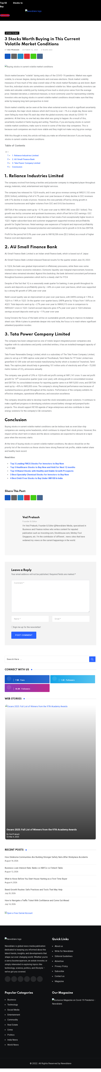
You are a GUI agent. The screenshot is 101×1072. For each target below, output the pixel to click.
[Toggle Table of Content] (7, 152)
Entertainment (13, 1014)
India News (12, 1040)
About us (59, 946)
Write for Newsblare (64, 951)
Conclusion (17, 167)
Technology (12, 1004)
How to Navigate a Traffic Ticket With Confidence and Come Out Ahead (37, 900)
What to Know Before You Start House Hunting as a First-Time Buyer (36, 879)
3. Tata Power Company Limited (26, 163)
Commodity (12, 1019)
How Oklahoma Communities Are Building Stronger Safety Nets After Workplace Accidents (46, 857)
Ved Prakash (13, 50)
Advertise (59, 961)
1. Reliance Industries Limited (25, 155)
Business (11, 999)
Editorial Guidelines (63, 956)
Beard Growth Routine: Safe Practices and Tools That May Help (33, 889)
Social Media (13, 1010)
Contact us (59, 976)
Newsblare (66, 1063)
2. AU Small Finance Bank (23, 159)
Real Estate (12, 1025)
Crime (10, 1030)
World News (13, 1045)
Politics (10, 1035)
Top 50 (3, 3)
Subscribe (59, 971)
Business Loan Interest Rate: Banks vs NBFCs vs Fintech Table (34, 868)
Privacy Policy (61, 966)
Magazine (59, 981)
